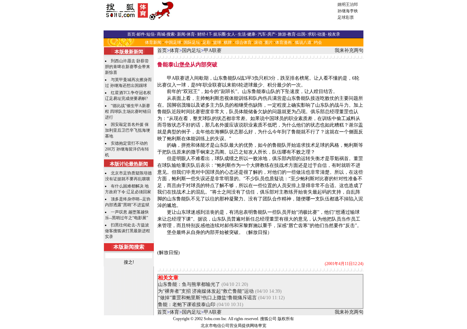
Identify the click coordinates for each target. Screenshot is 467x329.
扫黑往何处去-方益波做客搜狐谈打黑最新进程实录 (127, 231)
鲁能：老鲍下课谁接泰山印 (186, 304)
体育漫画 (283, 42)
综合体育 (243, 42)
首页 (162, 50)
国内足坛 (191, 50)
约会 (318, 42)
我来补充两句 (349, 50)
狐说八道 (303, 42)
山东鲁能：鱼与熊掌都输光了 (189, 284)
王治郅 (352, 4)
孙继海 (343, 11)
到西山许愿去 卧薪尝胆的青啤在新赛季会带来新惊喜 (127, 66)
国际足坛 (192, 42)
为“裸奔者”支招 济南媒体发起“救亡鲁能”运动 (206, 291)
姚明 (341, 4)
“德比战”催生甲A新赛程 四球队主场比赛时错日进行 (128, 111)
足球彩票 (345, 17)
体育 (174, 50)
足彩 (206, 42)
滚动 (258, 42)
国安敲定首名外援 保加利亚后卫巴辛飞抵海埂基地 (127, 130)
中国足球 (173, 42)
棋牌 (228, 42)
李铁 (354, 11)
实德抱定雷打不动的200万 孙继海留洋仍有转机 (127, 149)
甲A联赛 (213, 50)
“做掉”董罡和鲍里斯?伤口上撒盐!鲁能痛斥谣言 (207, 297)
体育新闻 (153, 42)
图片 (269, 42)
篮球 (217, 42)
